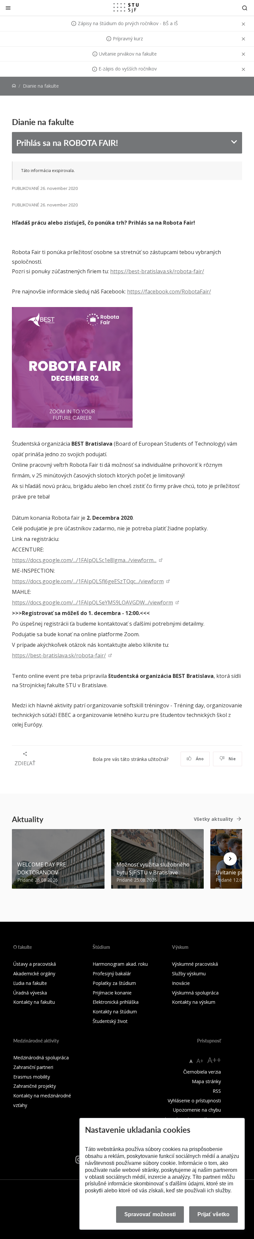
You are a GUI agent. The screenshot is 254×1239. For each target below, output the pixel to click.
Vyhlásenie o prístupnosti (194, 1100)
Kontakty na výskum (193, 1002)
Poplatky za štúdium (114, 983)
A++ (214, 1059)
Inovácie (181, 983)
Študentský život (110, 1021)
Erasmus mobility (31, 1077)
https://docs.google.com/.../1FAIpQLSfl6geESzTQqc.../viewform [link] (88, 581)
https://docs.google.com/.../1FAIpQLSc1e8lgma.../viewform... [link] (84, 560)
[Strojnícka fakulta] (126, 7)
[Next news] (230, 858)
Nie (232, 759)
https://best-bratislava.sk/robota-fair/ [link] (59, 655)
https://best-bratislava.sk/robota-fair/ (157, 271)
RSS (217, 1091)
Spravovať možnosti (150, 1214)
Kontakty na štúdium (115, 1011)
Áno (199, 759)
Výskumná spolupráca (195, 993)
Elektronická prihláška (116, 1002)
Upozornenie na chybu (197, 1110)
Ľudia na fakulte (30, 983)
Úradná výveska (30, 993)
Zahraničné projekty (34, 1086)
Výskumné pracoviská (195, 964)
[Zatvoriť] (8, 8)
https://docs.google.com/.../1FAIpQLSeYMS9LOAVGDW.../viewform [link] (92, 602)
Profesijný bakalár (112, 973)
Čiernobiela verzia (202, 1072)
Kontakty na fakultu (34, 1002)
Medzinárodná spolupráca (41, 1057)
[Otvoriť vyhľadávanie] (244, 8)
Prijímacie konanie (112, 993)
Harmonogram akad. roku (120, 964)
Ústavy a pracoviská (34, 964)
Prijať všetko (213, 1214)
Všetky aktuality (213, 819)
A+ (199, 1061)
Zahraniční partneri (33, 1067)
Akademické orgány (34, 973)
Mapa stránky (206, 1081)
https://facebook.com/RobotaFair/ (169, 291)
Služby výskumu (189, 973)
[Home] (14, 86)
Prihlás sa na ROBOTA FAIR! (67, 143)
